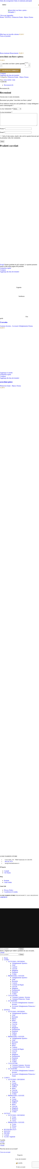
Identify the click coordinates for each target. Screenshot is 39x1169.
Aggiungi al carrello (10, 70)
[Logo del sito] (19, 6)
